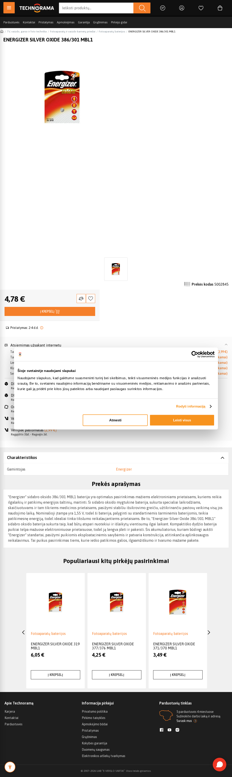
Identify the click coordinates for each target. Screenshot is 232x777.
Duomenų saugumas (96, 749)
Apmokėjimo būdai (95, 724)
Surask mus (184, 721)
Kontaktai (29, 22)
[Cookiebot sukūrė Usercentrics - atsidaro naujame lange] (195, 354)
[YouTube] (169, 730)
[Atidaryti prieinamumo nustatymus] (10, 767)
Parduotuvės (11, 22)
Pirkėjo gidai (119, 22)
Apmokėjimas (66, 22)
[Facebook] (161, 730)
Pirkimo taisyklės (93, 718)
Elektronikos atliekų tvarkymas (103, 756)
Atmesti (115, 420)
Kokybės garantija (94, 743)
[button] (116, 345)
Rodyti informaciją (190, 406)
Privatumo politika (95, 711)
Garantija (84, 22)
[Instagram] (177, 730)
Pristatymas (46, 22)
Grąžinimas (100, 22)
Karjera (10, 711)
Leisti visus (182, 420)
